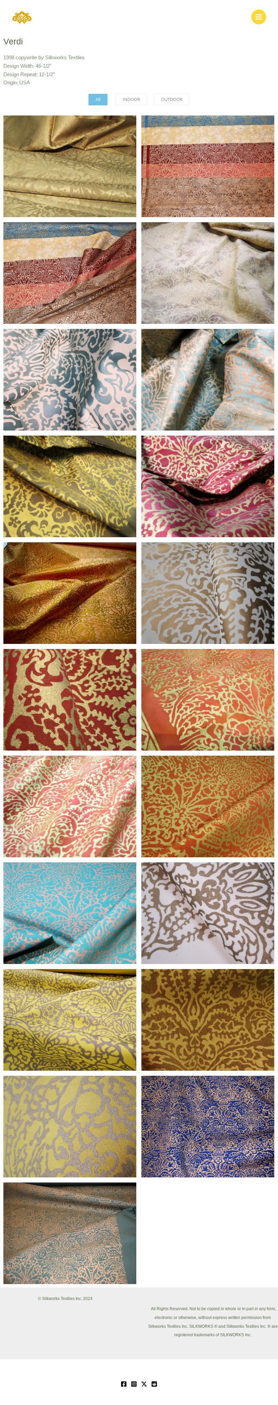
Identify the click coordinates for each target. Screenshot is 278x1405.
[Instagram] (134, 1384)
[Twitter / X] (144, 1384)
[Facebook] (124, 1384)
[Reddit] (154, 1384)
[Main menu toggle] (258, 16)
